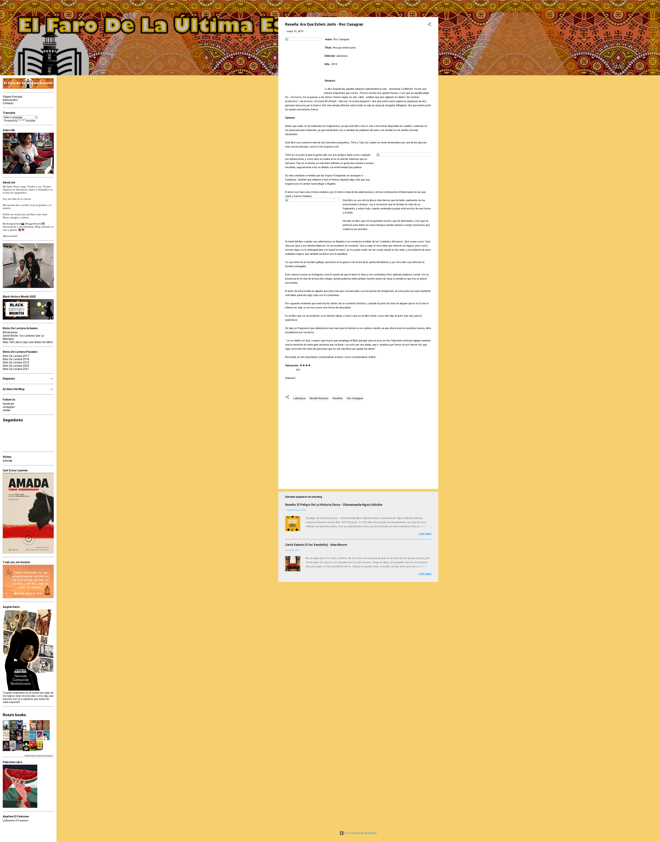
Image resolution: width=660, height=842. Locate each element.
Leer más (425, 534)
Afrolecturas (10, 332)
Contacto (8, 103)
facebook (8, 403)
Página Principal (12, 96)
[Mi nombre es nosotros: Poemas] (33, 739)
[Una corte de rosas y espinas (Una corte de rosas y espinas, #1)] (39, 729)
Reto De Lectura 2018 (16, 359)
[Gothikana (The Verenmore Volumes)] (12, 739)
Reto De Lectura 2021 (16, 369)
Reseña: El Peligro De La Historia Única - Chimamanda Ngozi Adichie (333, 504)
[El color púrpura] (39, 739)
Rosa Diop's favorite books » (39, 755)
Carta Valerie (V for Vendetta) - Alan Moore (316, 544)
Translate (30, 120)
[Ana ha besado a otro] (6, 739)
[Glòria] (33, 750)
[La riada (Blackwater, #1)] (26, 739)
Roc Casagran (355, 398)
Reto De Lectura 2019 (16, 362)
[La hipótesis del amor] (46, 739)
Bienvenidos (10, 100)
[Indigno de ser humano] (26, 729)
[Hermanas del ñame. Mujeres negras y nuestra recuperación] (33, 729)
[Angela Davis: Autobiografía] (26, 750)
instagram (9, 407)
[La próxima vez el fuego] (19, 740)
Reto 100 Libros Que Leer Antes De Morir (28, 342)
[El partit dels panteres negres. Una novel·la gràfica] (39, 749)
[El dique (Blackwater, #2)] (46, 729)
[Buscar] (436, 9)
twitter (6, 410)
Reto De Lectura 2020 (16, 365)
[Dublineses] (12, 750)
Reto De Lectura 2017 (16, 356)
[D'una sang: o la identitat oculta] (19, 749)
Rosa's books (14, 715)
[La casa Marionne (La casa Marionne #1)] (6, 750)
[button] (429, 25)
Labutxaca (299, 398)
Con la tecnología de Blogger (360, 833)
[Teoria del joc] (6, 729)
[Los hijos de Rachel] (12, 729)
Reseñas (338, 398)
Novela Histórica (319, 398)
